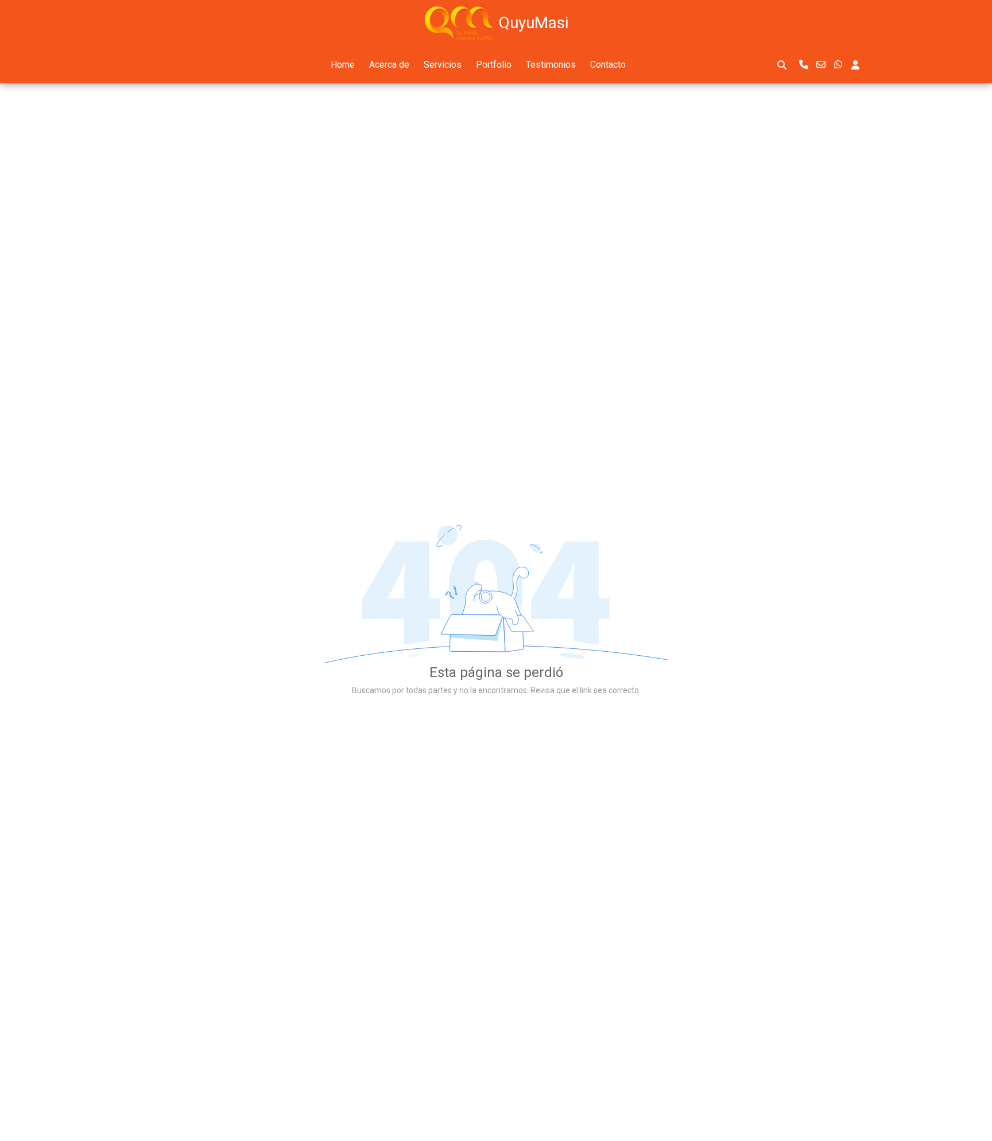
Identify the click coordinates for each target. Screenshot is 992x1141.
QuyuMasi (533, 22)
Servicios (443, 64)
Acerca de (389, 64)
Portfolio (494, 64)
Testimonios (551, 64)
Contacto (608, 64)
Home (343, 64)
